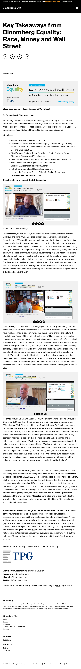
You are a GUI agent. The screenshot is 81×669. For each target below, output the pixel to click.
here (58, 586)
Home (5, 619)
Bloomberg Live (19, 577)
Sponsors (6, 624)
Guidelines (7, 640)
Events (5, 622)
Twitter (5, 648)
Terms (46, 664)
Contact (6, 629)
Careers (68, 664)
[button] (12, 1)
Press (62, 664)
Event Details (27, 5)
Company (54, 664)
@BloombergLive (22, 574)
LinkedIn (6, 650)
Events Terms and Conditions (14, 626)
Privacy (38, 664)
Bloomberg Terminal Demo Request (31, 1)
